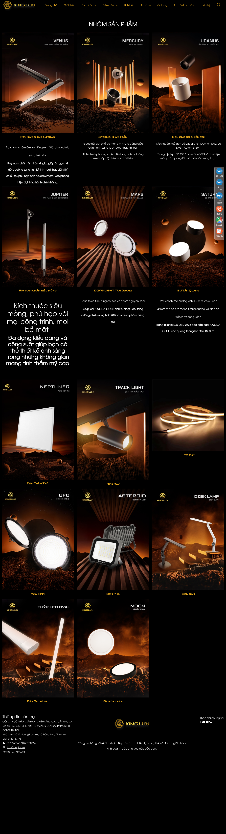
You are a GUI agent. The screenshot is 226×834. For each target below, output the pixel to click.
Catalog (162, 5)
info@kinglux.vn (16, 747)
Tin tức (145, 5)
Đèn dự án (109, 5)
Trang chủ (51, 5)
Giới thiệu (69, 5)
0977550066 (13, 742)
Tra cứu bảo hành (184, 5)
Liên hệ (206, 5)
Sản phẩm (88, 5)
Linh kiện (129, 5)
